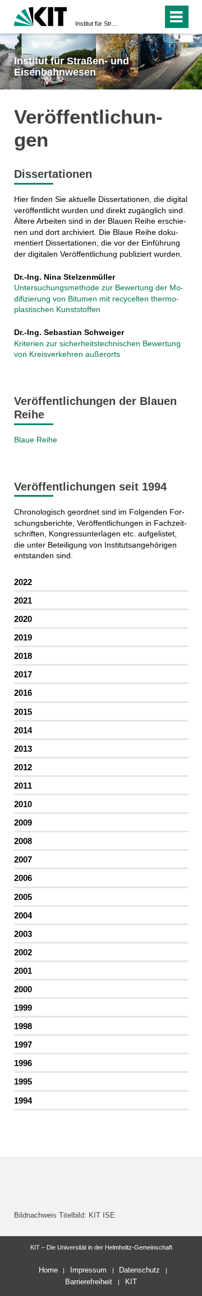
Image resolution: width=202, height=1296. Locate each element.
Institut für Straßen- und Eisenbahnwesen (97, 23)
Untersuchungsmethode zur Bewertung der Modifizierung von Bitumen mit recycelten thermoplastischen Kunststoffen (98, 298)
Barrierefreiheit (88, 1282)
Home (48, 1270)
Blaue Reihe (35, 439)
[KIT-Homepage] (40, 15)
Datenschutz (139, 1270)
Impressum (88, 1270)
